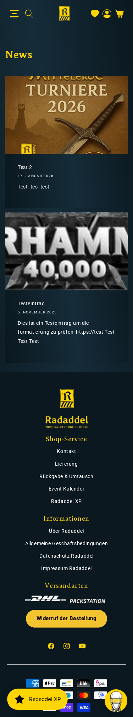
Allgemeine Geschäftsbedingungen (66, 543)
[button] (14, 14)
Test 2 (25, 167)
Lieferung (66, 464)
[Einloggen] (106, 13)
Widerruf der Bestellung (66, 618)
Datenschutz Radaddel (66, 556)
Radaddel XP (66, 501)
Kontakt (66, 451)
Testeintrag (31, 303)
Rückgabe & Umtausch (66, 476)
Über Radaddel (66, 531)
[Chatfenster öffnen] (116, 700)
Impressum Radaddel (66, 568)
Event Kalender (66, 489)
